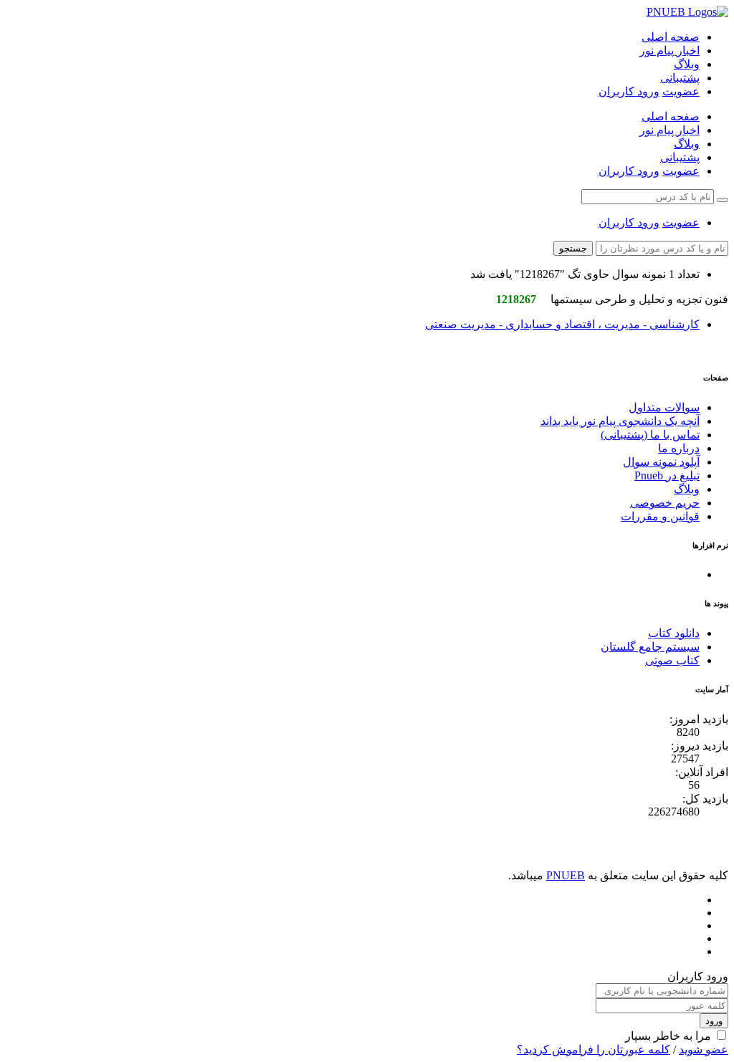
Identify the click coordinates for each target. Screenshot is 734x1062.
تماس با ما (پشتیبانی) (650, 435)
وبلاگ (687, 64)
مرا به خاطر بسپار (668, 1036)
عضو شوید (703, 1049)
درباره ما (679, 448)
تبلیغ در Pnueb (667, 475)
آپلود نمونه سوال (661, 462)
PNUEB (565, 875)
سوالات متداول (664, 407)
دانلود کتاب (674, 633)
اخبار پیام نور (669, 50)
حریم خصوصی (665, 503)
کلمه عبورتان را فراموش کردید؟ (593, 1049)
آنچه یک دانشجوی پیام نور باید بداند (620, 421)
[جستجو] (722, 200)
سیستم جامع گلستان (650, 647)
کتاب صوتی (672, 660)
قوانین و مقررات (660, 516)
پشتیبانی (680, 78)
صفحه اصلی (671, 37)
